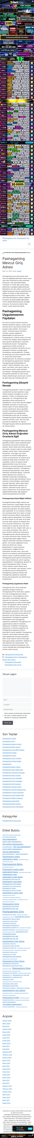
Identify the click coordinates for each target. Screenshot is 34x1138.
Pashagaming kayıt (9, 934)
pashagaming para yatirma (11, 956)
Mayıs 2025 (6, 1032)
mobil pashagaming (21, 854)
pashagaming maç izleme (13, 941)
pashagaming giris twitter (10, 906)
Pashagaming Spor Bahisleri (9, 973)
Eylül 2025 (5, 1026)
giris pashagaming (7, 847)
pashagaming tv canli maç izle (12, 977)
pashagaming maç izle (10, 938)
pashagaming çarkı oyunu (7, 993)
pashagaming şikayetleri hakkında (22, 1000)
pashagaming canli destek (12, 877)
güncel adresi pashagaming (12, 849)
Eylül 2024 (5, 1049)
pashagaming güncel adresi (9, 921)
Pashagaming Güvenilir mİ (10, 925)
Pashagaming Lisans (9, 755)
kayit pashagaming (8, 854)
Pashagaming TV (7, 975)
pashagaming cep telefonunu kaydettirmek (11, 897)
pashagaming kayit (22, 932)
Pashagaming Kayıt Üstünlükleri (12, 807)
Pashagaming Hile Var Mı (13, 665)
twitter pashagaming (9, 1002)
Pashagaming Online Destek (11, 761)
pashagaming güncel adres (11, 919)
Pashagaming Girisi (10, 904)
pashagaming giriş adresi (9, 914)
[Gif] (17, 101)
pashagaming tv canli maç (21, 975)
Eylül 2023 (5, 1083)
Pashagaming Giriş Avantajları (12, 781)
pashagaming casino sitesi (12, 893)
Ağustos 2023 (7, 1086)
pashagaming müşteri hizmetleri (11, 946)
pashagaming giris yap (10, 908)
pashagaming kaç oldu (10, 936)
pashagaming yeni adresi (13, 990)
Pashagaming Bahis (12, 864)
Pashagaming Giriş (11, 657)
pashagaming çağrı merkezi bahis (21, 993)
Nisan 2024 (6, 1063)
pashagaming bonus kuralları (25, 872)
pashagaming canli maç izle (11, 879)
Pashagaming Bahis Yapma (11, 767)
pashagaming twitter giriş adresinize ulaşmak (12, 981)
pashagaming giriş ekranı (22, 914)
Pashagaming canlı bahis (12, 882)
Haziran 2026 (6, 1020)
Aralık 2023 (6, 1074)
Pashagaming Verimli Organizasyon (14, 790)
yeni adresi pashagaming (12, 1004)
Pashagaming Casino (9, 888)
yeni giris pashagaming (8, 1006)
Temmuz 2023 (7, 1089)
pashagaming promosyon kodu (12, 965)
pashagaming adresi (10, 859)
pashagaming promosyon (10, 963)
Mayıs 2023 (6, 1094)
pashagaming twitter (8, 979)
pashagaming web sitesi (10, 986)
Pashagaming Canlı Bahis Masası (13, 750)
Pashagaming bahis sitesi (13, 869)
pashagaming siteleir (6, 968)
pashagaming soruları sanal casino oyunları (11, 971)
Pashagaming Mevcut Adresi (11, 744)
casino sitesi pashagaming (11, 842)
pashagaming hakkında (8, 929)
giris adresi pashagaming (12, 844)
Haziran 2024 (6, 1057)
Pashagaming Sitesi (21, 968)
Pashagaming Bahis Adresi (11, 747)
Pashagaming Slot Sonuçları (11, 784)
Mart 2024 (5, 1066)
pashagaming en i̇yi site (23, 899)
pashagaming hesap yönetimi (8, 931)
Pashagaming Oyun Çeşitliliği (12, 778)
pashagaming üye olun (24, 997)
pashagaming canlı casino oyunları (11, 886)
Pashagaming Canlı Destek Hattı (13, 795)
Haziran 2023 (6, 1092)
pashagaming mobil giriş (9, 943)
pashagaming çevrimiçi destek (8, 995)
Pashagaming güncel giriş (9, 923)
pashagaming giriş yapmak (8, 917)
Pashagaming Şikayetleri (13, 662)
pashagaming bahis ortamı (8, 867)
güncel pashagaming (11, 852)
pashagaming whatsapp (9, 988)
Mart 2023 (5, 1100)
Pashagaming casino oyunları (11, 890)
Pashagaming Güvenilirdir (10, 801)
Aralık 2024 (6, 1040)
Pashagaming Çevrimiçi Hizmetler (13, 772)
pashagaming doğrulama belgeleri (9, 899)
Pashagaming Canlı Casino (11, 884)
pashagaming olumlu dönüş (8, 950)
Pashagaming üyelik (10, 997)
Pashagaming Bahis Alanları (11, 804)
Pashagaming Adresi (9, 738)
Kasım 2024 (6, 1043)
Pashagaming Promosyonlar (14, 654)
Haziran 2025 (6, 1029)
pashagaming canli (9, 874)
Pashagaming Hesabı (9, 753)
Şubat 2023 (6, 1103)
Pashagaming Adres (11, 856)
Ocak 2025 (6, 1038)
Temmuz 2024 (7, 1055)
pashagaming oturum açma (9, 952)
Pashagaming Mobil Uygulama (12, 798)
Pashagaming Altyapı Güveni (11, 787)
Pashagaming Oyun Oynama (11, 758)
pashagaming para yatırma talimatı (9, 958)
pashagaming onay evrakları (21, 950)
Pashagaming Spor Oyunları (11, 775)
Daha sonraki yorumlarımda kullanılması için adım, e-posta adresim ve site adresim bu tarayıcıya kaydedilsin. (17, 715)
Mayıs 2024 (6, 1060)
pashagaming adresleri (23, 859)
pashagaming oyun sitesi (9, 954)
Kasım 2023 (6, 1077)
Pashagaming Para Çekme (13, 961)
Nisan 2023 (6, 1097)
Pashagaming (6, 764)
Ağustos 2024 (7, 1052)
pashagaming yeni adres (23, 988)
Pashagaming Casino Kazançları (13, 792)
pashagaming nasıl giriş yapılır (23, 948)
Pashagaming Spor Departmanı (12, 770)
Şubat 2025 (6, 1035)
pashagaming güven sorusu (25, 927)
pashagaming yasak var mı (21, 1006)
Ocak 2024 (6, 1072)
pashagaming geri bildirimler (8, 901)
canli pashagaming (9, 839)
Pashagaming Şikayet (8, 1000)
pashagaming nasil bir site (9, 948)
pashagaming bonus (10, 872)
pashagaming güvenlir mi (10, 927)
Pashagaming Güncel (22, 917)
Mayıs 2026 (6, 1023)
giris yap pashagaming (22, 847)
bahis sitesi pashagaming (9, 837)
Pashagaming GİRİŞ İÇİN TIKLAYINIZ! (17, 37)
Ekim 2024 (5, 1046)
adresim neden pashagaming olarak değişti (11, 835)
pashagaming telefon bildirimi (24, 973)
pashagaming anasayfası (7, 861)
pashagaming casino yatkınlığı (8, 895)
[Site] (17, 63)
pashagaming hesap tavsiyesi (22, 929)
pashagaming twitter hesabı (10, 983)
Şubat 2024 (6, 1069)
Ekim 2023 (5, 1080)
